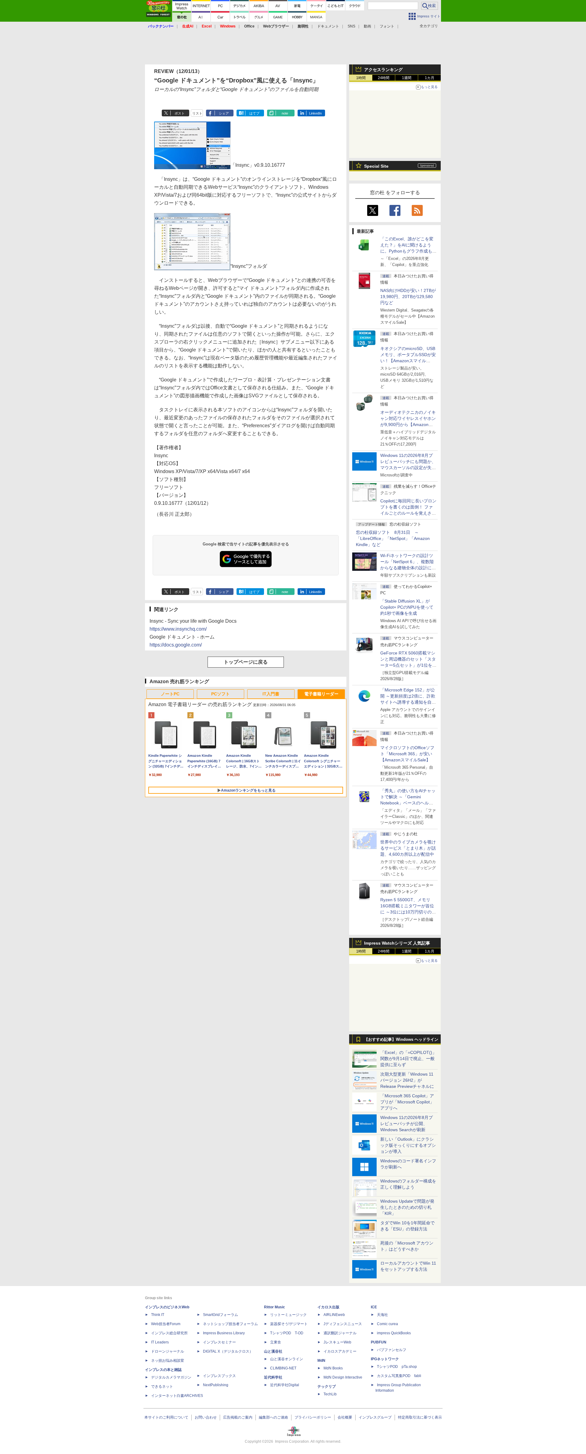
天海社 (382, 1315)
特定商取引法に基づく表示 (420, 1417)
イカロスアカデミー (340, 1351)
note (285, 113)
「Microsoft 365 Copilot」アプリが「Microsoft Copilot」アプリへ (407, 1101)
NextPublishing (215, 1385)
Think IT (157, 1315)
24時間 (383, 78)
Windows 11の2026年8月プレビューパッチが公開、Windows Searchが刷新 (406, 1123)
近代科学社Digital (284, 1385)
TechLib (330, 1394)
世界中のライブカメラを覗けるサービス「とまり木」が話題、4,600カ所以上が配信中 (408, 848)
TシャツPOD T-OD (286, 1333)
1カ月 (429, 78)
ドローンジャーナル (167, 1351)
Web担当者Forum (165, 1324)
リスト (197, 113)
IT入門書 (270, 693)
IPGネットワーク (385, 1359)
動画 (367, 26)
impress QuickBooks (394, 1333)
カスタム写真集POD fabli (399, 1376)
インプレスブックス (219, 1376)
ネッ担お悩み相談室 (167, 1360)
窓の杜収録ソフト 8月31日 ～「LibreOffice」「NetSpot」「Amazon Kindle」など (393, 538)
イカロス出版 (328, 1307)
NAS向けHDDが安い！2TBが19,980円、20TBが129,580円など (408, 296)
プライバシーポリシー (313, 1417)
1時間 (361, 78)
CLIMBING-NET (283, 1368)
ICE (374, 1307)
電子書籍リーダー (321, 693)
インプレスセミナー (219, 1342)
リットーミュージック (288, 1315)
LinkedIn (315, 113)
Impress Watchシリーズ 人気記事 (397, 943)
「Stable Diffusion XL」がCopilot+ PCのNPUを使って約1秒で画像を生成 (406, 607)
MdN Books (333, 1368)
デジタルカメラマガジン (171, 1377)
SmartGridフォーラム (220, 1315)
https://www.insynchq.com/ (178, 629)
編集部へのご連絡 (273, 1417)
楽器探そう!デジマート (289, 1324)
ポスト (180, 113)
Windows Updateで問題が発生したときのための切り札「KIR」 (407, 1207)
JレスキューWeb (337, 1342)
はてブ (254, 113)
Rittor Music (274, 1307)
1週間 (406, 78)
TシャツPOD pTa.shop (397, 1367)
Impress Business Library (224, 1333)
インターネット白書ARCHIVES (177, 1396)
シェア (224, 113)
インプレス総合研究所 (169, 1333)
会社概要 (345, 1417)
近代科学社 (273, 1377)
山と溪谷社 (273, 1351)
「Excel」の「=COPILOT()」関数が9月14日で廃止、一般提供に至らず (408, 1058)
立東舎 (275, 1342)
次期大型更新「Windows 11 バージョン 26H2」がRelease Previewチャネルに (407, 1080)
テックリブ (326, 1386)
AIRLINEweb (334, 1315)
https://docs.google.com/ (176, 644)
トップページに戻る (246, 662)
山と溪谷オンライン (286, 1359)
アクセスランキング (383, 69)
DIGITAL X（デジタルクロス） (228, 1351)
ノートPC (170, 693)
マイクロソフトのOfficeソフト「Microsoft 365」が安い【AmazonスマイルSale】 (407, 753)
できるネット (162, 1386)
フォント (387, 26)
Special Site (376, 166)
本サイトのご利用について (166, 1417)
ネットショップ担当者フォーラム (230, 1324)
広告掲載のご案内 (237, 1417)
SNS (351, 26)
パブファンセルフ (391, 1350)
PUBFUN (378, 1342)
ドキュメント (328, 26)
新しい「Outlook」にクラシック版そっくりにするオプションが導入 (408, 1145)
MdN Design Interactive (343, 1377)
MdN (321, 1360)
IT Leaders (160, 1342)
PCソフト (220, 693)
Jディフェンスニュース (343, 1324)
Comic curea (387, 1324)
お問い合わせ (206, 1417)
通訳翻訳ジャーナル (340, 1333)
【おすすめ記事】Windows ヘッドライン (401, 1039)
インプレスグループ (375, 1417)
